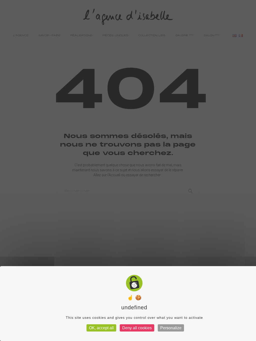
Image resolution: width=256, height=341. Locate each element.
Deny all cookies (137, 328)
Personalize (171, 328)
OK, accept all (101, 328)
